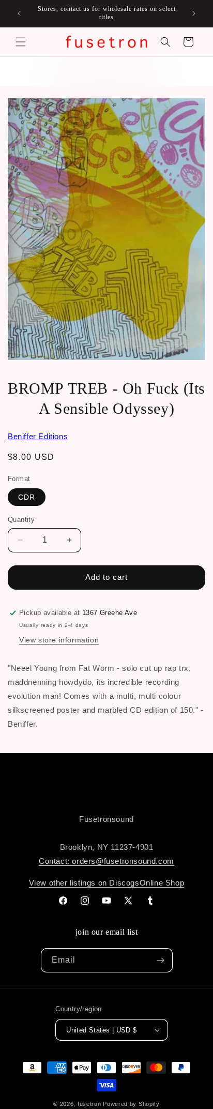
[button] (20, 42)
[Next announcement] (193, 13)
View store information (59, 640)
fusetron (89, 1104)
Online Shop (162, 882)
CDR (26, 497)
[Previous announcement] (19, 13)
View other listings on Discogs (84, 882)
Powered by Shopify (131, 1104)
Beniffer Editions (38, 436)
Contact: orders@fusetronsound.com (106, 861)
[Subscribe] (160, 960)
